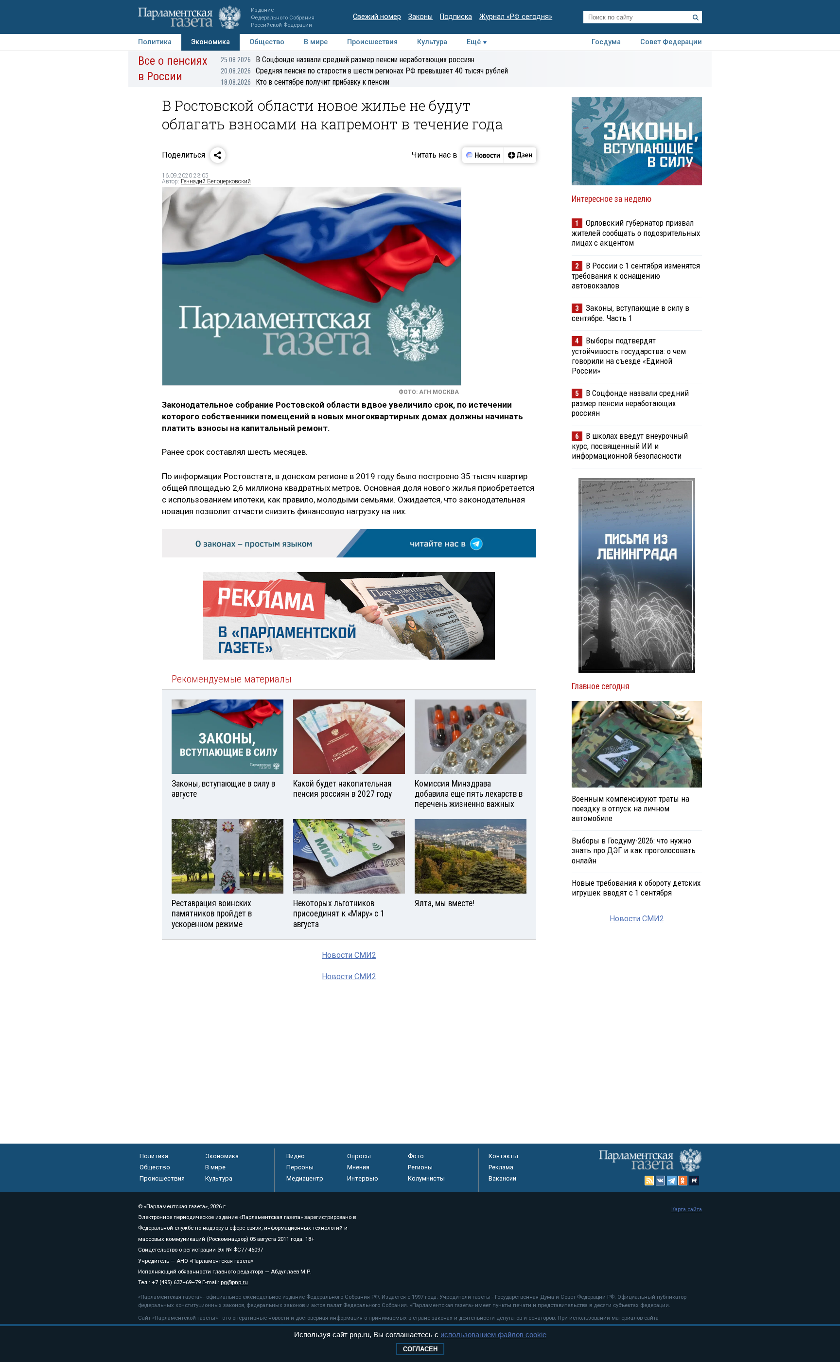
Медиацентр (304, 1178)
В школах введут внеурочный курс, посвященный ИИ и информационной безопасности (630, 446)
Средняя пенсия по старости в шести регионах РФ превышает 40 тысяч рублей (364, 70)
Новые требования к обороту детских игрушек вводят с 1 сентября (636, 887)
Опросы (359, 1156)
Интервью (362, 1178)
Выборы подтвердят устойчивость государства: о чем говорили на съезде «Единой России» (629, 355)
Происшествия (372, 42)
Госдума (606, 42)
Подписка (456, 17)
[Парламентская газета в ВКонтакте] (660, 1180)
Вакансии (502, 1178)
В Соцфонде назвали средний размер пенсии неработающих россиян (347, 59)
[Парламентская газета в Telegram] (672, 1180)
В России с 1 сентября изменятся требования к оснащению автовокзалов (636, 275)
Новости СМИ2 (349, 955)
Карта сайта (686, 1209)
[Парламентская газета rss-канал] (649, 1180)
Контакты (503, 1156)
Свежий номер (377, 17)
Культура (432, 42)
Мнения (358, 1167)
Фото (416, 1156)
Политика (155, 42)
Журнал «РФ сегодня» (515, 17)
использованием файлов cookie (493, 1334)
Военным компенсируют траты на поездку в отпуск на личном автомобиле (630, 808)
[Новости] (483, 155)
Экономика (210, 42)
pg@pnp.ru (234, 1282)
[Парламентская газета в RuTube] (694, 1180)
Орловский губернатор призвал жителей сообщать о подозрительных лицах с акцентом (636, 233)
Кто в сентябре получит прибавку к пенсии (305, 82)
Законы (420, 17)
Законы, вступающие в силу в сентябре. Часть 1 (630, 313)
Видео (295, 1156)
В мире (316, 42)
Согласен (420, 1349)
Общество (266, 42)
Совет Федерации (671, 42)
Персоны (300, 1167)
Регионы (420, 1167)
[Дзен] (520, 155)
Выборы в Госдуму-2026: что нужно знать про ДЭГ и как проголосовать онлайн (634, 850)
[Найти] (695, 17)
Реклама (501, 1167)
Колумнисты (426, 1178)
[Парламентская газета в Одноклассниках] (683, 1180)
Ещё (474, 42)
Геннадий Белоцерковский (216, 181)
